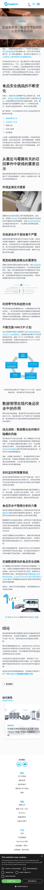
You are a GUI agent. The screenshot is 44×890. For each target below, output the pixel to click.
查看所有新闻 (8, 700)
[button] (34, 4)
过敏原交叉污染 (11, 122)
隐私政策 (22, 780)
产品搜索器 (22, 837)
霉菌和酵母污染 (11, 118)
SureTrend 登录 (22, 841)
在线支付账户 (22, 821)
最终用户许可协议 (22, 788)
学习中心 (22, 813)
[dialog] (22, 872)
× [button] (41, 856)
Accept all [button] (11, 881)
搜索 (22, 792)
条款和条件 (22, 784)
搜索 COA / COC (22, 809)
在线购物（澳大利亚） (22, 850)
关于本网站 (22, 776)
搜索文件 (22, 805)
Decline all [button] (32, 881)
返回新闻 (9, 684)
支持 (22, 833)
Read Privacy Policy (20, 864)
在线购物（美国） (22, 846)
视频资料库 (22, 817)
